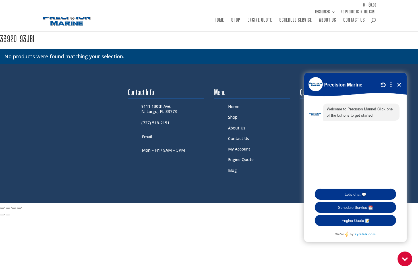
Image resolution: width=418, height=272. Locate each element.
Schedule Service (295, 20)
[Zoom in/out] (2, 208)
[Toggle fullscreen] (8, 208)
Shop (235, 20)
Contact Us (354, 20)
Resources (322, 12)
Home (219, 20)
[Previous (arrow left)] (2, 214)
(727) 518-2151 (155, 122)
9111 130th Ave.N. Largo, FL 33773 (159, 109)
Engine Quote (259, 20)
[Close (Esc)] (19, 208)
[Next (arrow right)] (8, 214)
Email (147, 136)
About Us (327, 20)
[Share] (13, 208)
